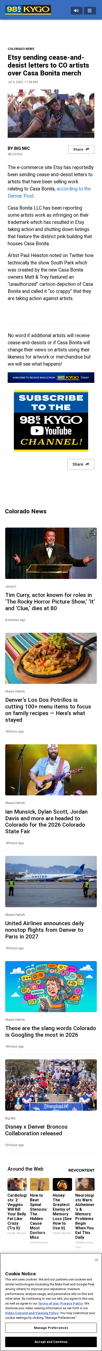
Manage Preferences (51, 1328)
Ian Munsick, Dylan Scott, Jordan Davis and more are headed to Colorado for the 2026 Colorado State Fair (46, 821)
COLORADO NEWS (21, 49)
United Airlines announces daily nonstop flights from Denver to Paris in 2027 (44, 930)
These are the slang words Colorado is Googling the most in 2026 (50, 1031)
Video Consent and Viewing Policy (32, 1313)
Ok (96, 1259)
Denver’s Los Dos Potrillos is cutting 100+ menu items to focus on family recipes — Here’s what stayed (48, 710)
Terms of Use (48, 1303)
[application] (51, 113)
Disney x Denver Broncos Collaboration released (36, 1129)
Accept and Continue (51, 1342)
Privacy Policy (71, 1303)
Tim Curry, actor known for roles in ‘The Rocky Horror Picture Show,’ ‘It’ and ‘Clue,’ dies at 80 (50, 601)
